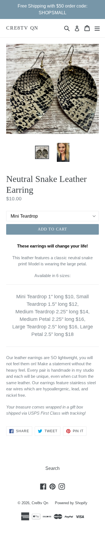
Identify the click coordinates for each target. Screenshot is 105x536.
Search (52, 468)
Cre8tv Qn (22, 28)
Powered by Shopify (71, 503)
